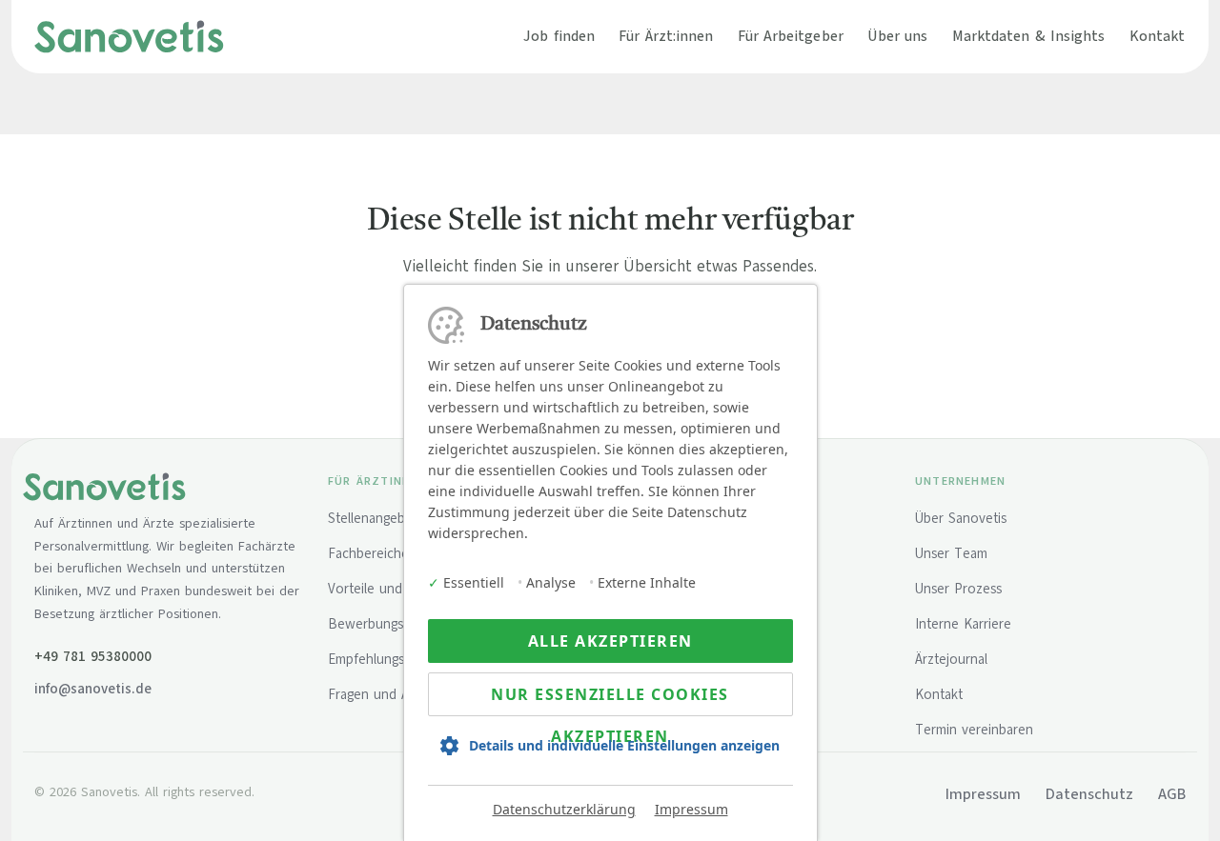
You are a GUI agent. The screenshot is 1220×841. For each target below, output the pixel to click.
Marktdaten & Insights (1029, 36)
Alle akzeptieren (610, 641)
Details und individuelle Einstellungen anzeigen (624, 745)
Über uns (897, 36)
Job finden (559, 36)
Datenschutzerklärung (564, 809)
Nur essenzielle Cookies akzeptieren (610, 700)
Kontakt (1157, 36)
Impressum (691, 809)
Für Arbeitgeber (791, 36)
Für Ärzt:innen (666, 36)
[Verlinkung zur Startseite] (129, 36)
